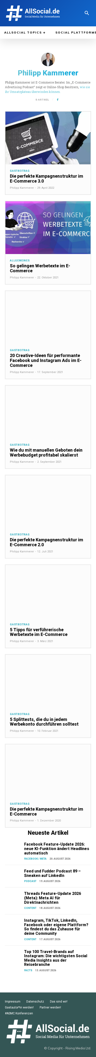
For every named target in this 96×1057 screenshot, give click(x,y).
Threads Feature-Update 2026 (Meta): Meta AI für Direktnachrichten (52, 897)
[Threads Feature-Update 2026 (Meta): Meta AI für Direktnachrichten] (13, 897)
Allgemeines (20, 260)
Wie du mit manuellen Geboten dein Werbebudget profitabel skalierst (46, 452)
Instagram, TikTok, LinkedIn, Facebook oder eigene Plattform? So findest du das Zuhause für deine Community (56, 927)
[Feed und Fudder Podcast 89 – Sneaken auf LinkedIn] (13, 875)
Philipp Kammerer (22, 187)
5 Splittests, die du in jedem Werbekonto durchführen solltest (44, 722)
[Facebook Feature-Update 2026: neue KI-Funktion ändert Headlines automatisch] (13, 848)
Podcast (30, 881)
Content (30, 908)
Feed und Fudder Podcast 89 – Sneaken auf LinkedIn (52, 873)
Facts (28, 970)
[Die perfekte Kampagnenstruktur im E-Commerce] (48, 770)
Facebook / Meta (35, 858)
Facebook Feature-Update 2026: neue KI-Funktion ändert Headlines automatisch (56, 848)
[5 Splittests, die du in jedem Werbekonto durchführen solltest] (48, 681)
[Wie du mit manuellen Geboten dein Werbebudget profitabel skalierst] (48, 412)
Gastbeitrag (20, 171)
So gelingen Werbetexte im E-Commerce (40, 268)
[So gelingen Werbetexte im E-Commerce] (48, 227)
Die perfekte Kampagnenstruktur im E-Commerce (46, 811)
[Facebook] (57, 99)
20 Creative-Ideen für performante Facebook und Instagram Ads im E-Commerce (45, 360)
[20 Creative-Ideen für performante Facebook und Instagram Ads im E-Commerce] (48, 317)
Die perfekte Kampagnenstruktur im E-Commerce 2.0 (46, 542)
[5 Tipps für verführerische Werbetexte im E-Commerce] (48, 591)
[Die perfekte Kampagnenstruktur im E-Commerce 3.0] (48, 138)
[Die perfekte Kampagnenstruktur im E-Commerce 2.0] (48, 501)
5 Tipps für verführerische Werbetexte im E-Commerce (38, 632)
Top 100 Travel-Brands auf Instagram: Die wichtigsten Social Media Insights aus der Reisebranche (55, 958)
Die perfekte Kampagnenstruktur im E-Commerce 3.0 (46, 178)
